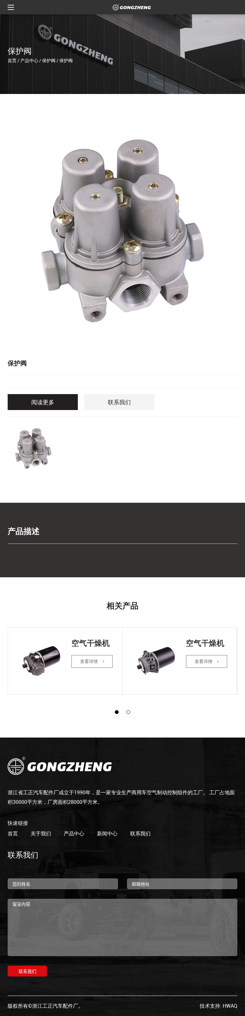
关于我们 (41, 833)
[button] (117, 712)
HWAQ (230, 1005)
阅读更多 (42, 402)
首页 (12, 60)
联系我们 (119, 402)
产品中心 (29, 60)
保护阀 (49, 60)
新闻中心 (107, 833)
